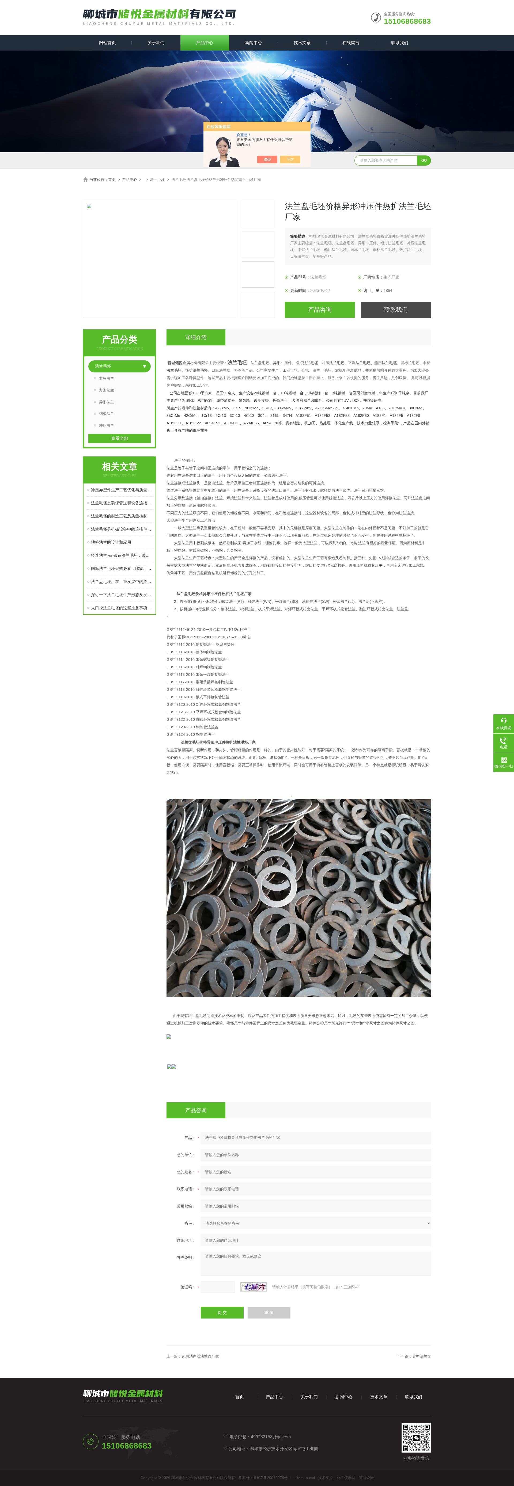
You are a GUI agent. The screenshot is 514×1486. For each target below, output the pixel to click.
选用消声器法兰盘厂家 (200, 1356)
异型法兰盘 (421, 1356)
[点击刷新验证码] (253, 1286)
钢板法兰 (106, 413)
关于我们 (156, 42)
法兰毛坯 (157, 179)
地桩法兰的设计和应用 (111, 542)
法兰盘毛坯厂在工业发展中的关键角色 (122, 581)
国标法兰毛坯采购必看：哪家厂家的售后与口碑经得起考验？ (122, 568)
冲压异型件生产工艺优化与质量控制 (122, 489)
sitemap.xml (304, 1478)
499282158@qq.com (271, 1437)
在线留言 (351, 42)
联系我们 (399, 42)
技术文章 (302, 42)
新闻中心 (253, 42)
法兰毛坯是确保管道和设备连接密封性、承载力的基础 (122, 503)
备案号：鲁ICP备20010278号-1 (264, 1478)
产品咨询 (320, 309)
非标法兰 (106, 378)
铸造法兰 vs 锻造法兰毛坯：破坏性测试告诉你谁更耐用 (122, 555)
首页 (112, 179)
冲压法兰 (106, 425)
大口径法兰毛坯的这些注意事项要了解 (122, 607)
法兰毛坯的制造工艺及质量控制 (119, 516)
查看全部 (119, 438)
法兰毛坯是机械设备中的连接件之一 (122, 529)
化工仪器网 (346, 1478)
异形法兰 (106, 402)
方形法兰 (106, 390)
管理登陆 (366, 1478)
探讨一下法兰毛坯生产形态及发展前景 (122, 594)
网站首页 (107, 42)
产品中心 (204, 42)
